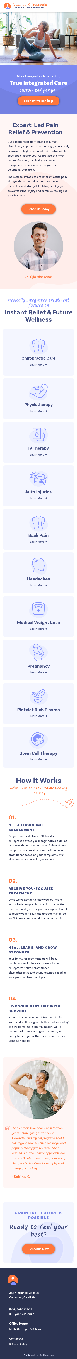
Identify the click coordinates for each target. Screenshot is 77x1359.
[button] (67, 6)
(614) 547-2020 (20, 1309)
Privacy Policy (18, 1344)
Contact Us (16, 1339)
